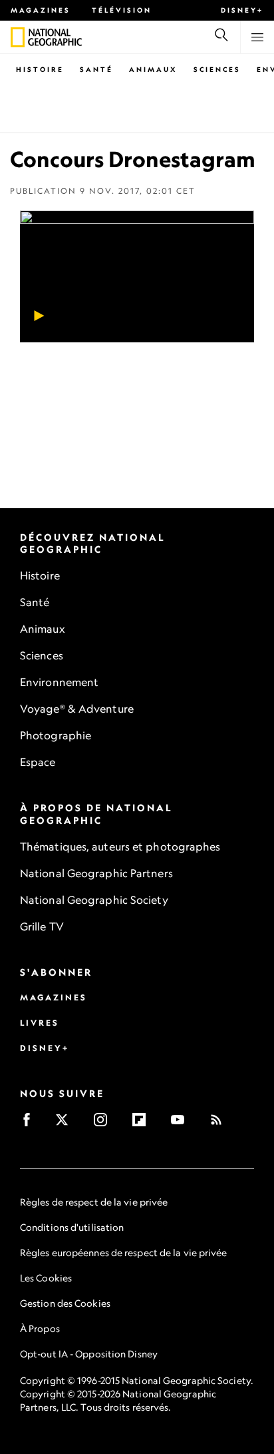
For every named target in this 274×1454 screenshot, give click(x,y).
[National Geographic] (18, 37)
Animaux (153, 69)
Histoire (40, 69)
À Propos (40, 1328)
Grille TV (42, 926)
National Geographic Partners (96, 873)
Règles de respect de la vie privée (94, 1202)
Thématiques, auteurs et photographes (120, 846)
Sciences (217, 69)
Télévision (122, 10)
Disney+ (242, 10)
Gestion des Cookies (65, 1303)
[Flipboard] (143, 1124)
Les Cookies (46, 1277)
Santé (96, 69)
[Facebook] (31, 1124)
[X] (66, 1124)
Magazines (40, 10)
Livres (39, 1023)
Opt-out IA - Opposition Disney (89, 1353)
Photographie (55, 735)
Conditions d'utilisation (72, 1227)
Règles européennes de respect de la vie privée (123, 1252)
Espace (38, 762)
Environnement (59, 682)
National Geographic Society (94, 900)
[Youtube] (182, 1124)
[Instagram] (105, 1124)
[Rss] (220, 1124)
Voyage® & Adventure (77, 708)
